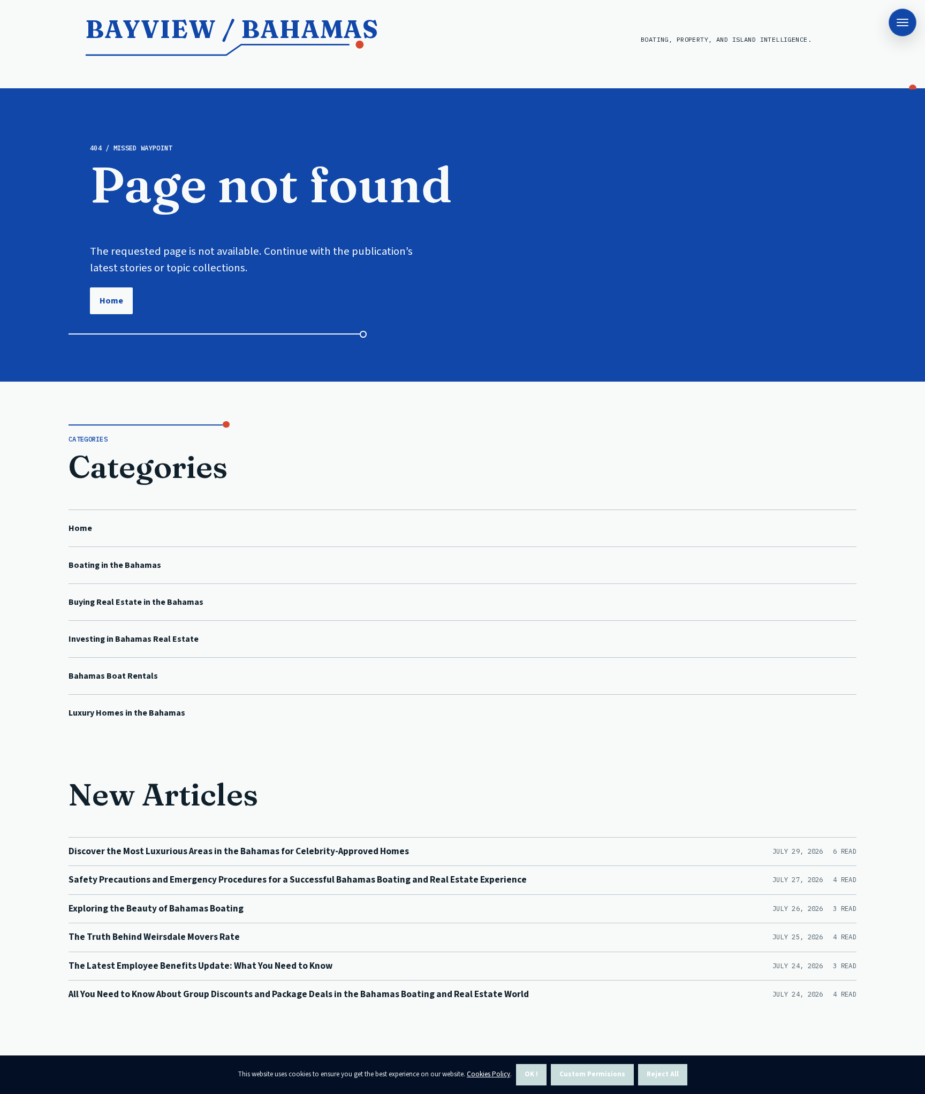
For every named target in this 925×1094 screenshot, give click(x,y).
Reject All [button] (663, 1074)
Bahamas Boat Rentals (113, 676)
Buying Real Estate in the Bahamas (136, 602)
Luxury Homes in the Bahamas (127, 713)
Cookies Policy (488, 1074)
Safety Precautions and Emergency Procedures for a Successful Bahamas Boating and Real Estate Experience (298, 879)
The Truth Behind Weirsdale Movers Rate (154, 937)
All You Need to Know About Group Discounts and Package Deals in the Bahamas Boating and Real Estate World (299, 994)
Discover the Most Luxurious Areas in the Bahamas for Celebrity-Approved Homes (239, 851)
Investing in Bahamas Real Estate (134, 639)
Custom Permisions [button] (592, 1074)
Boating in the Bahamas (115, 565)
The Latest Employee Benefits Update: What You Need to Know (200, 966)
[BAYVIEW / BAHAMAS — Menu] (902, 22)
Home (111, 301)
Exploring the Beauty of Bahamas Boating (156, 908)
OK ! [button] (531, 1074)
